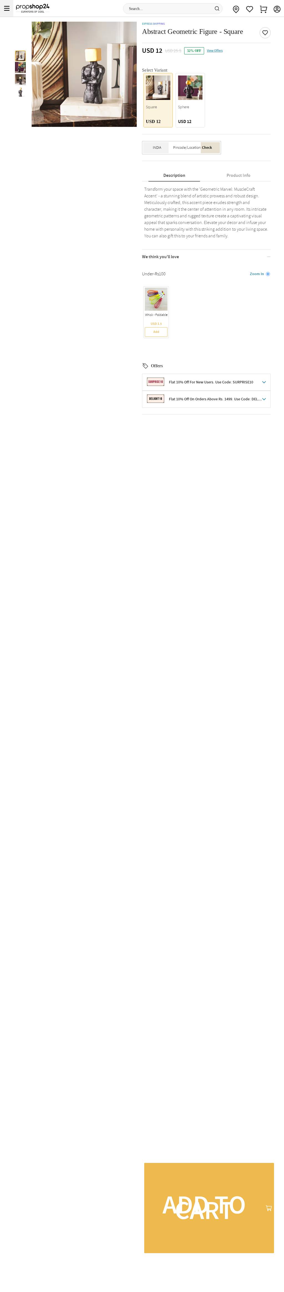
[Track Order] (236, 8)
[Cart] (263, 8)
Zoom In (257, 274)
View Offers (215, 51)
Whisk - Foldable (156, 315)
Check (207, 147)
